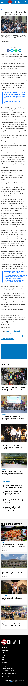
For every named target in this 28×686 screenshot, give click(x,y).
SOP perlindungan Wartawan (9, 673)
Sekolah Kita (5, 650)
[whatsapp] (16, 50)
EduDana (4, 662)
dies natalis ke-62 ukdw (8, 333)
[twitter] (12, 50)
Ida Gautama (7, 327)
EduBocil (4, 647)
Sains (3, 659)
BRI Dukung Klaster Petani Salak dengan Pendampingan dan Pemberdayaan (13, 101)
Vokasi (3, 652)
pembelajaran (9, 331)
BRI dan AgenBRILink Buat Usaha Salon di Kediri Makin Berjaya (14, 281)
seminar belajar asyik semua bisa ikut (12, 336)
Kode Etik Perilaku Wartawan (9, 670)
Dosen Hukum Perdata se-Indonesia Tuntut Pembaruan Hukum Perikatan (15, 93)
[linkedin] (19, 50)
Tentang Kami (5, 666)
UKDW (17, 331)
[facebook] (8, 50)
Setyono (3, 41)
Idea (3, 657)
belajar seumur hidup (7, 338)
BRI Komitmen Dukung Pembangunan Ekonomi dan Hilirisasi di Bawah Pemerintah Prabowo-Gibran (15, 277)
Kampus (3, 9)
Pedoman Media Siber (7, 668)
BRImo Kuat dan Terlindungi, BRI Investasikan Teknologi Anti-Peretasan (15, 272)
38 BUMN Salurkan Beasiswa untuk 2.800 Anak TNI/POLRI (14, 97)
